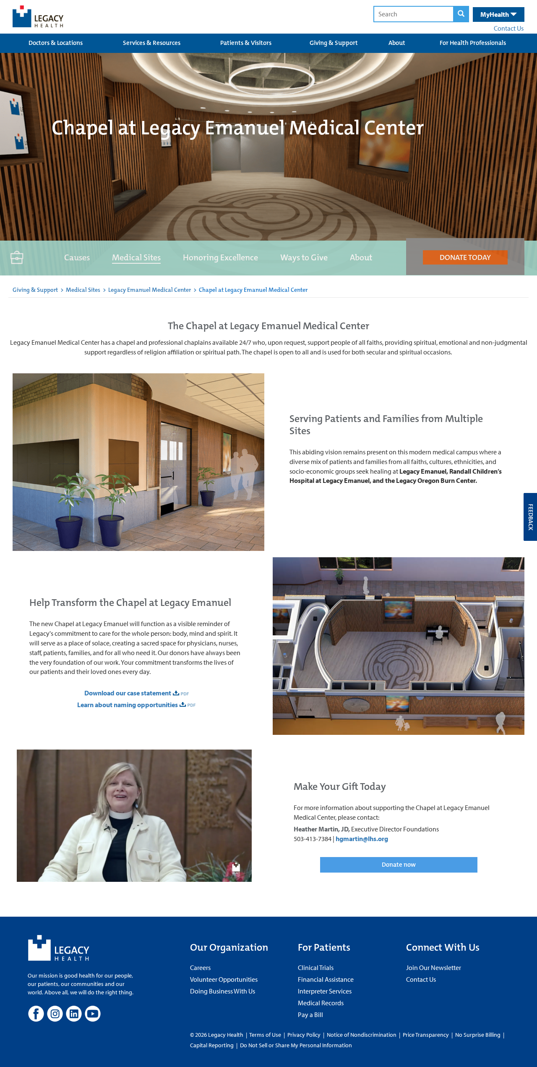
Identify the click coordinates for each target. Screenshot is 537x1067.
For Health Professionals (473, 43)
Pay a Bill (310, 1014)
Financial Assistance (326, 979)
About (396, 43)
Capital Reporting (212, 1045)
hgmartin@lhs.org (362, 838)
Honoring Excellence (220, 257)
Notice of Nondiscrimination (361, 1034)
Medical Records (321, 1003)
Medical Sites (136, 257)
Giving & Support (334, 43)
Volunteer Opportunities (224, 979)
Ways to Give (304, 257)
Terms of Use (265, 1034)
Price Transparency (426, 1034)
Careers (200, 967)
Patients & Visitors (245, 43)
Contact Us (509, 28)
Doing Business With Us (222, 991)
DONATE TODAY (465, 257)
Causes (77, 257)
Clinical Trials (316, 967)
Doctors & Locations (56, 43)
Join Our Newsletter (433, 967)
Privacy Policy (304, 1034)
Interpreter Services (325, 991)
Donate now (399, 864)
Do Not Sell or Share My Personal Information (296, 1045)
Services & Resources (151, 43)
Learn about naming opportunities (127, 704)
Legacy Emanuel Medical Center (150, 290)
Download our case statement (127, 693)
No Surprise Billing (478, 1034)
